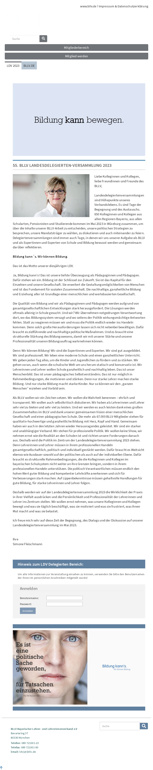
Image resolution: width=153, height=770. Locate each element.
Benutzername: (29, 598)
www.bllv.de (88, 6)
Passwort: (26, 604)
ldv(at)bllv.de (27, 751)
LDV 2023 (13, 65)
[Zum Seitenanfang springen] (1, 768)
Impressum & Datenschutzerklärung (123, 6)
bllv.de (29, 65)
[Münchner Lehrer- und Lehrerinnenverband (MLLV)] (23, 21)
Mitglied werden (76, 56)
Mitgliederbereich (76, 47)
